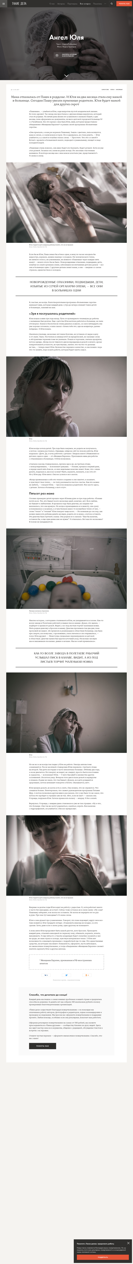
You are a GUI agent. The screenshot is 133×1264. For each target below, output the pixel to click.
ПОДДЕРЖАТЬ (103, 1257)
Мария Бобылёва (69, 44)
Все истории (85, 3)
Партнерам (72, 3)
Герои (112, 89)
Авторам (61, 3)
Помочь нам (124, 4)
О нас (52, 3)
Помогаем (97, 3)
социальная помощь (73, 980)
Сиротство (105, 89)
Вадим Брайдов (69, 46)
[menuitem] (3, 3)
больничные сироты (59, 980)
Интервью (119, 89)
